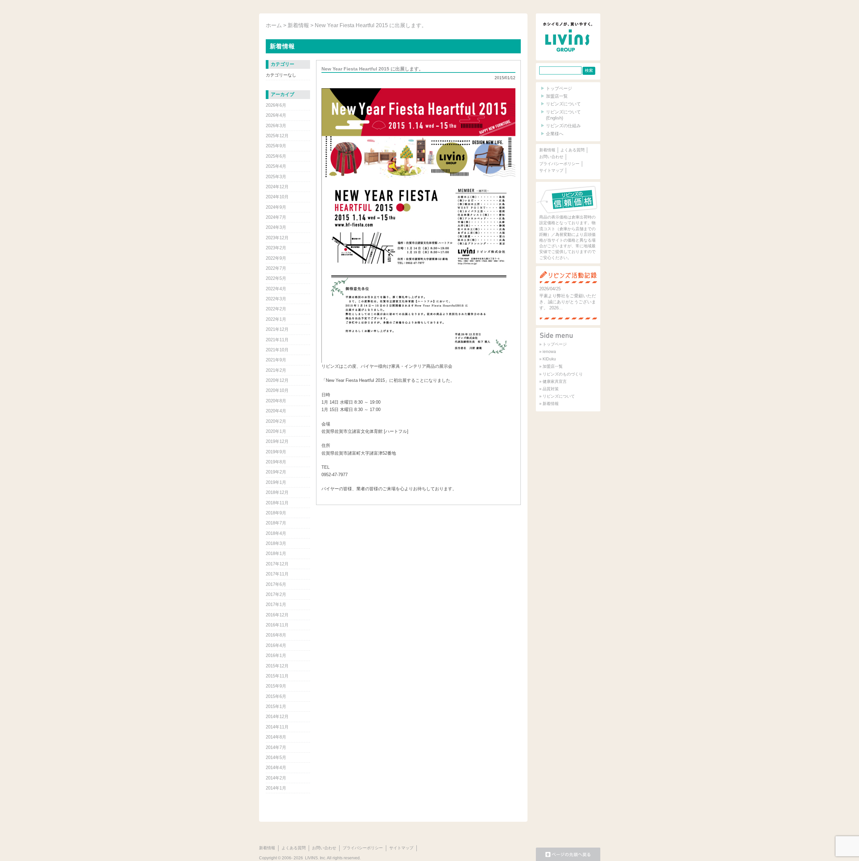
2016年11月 (277, 624)
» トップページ (553, 344)
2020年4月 (276, 410)
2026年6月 (276, 105)
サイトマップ (551, 170)
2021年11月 (277, 339)
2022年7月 (276, 268)
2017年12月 (277, 563)
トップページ (559, 88)
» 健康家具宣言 (553, 381)
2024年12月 (277, 186)
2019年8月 (276, 461)
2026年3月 (276, 125)
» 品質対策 (549, 389)
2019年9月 (276, 451)
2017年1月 (276, 604)
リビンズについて (563, 103)
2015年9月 (276, 686)
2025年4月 (276, 166)
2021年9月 (276, 359)
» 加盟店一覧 (551, 366)
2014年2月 (276, 777)
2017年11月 (277, 573)
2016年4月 (276, 645)
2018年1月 (276, 553)
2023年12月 (277, 237)
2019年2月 (276, 471)
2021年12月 (277, 329)
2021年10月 (277, 349)
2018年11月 (277, 502)
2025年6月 (276, 156)
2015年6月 (276, 696)
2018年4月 (276, 533)
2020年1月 (276, 431)
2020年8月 (276, 400)
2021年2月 (276, 370)
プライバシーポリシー (559, 163)
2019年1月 (276, 482)
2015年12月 (277, 665)
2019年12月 (277, 441)
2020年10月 (277, 390)
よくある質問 (572, 150)
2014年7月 (276, 747)
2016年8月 (276, 635)
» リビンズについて (557, 396)
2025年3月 (276, 176)
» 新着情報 (549, 403)
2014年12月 (277, 716)
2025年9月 (276, 145)
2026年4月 (276, 115)
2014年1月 (276, 788)
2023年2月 (276, 247)
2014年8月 (276, 737)
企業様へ (554, 133)
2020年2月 (276, 421)
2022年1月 (276, 319)
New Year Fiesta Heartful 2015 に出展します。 (372, 68)
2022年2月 (276, 308)
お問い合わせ (551, 156)
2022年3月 (276, 298)
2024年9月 (276, 207)
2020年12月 (277, 380)
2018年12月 (277, 492)
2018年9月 (276, 512)
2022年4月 (276, 288)
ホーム (274, 25)
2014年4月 (276, 767)
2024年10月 (277, 196)
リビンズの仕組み (563, 125)
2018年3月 (276, 543)
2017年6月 (276, 584)
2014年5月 (276, 757)
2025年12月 (277, 135)
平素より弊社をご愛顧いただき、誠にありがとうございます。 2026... (567, 301)
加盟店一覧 (557, 96)
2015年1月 (276, 706)
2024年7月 (276, 217)
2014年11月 (277, 726)
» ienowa (547, 351)
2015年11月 (277, 675)
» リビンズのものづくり (561, 374)
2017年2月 (276, 594)
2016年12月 (277, 614)
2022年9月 (276, 258)
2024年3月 (276, 227)
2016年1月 (276, 655)
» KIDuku (547, 359)
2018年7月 (276, 522)
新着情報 (298, 25)
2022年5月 (276, 278)
